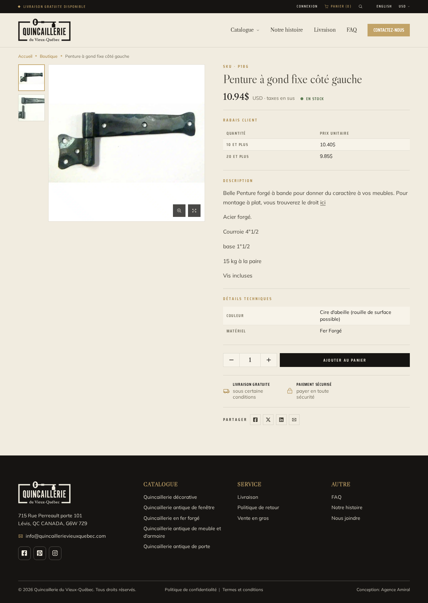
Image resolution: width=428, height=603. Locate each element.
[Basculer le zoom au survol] (179, 210)
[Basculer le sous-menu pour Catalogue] (257, 30)
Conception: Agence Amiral (383, 589)
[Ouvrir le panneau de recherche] (360, 6)
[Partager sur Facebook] (255, 419)
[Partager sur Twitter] (268, 419)
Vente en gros (253, 518)
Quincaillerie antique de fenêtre (179, 507)
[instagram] (55, 553)
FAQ (336, 497)
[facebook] (24, 553)
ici (323, 202)
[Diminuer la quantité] (231, 360)
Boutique (48, 56)
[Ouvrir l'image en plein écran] (194, 210)
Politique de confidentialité (191, 589)
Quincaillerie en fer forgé (172, 518)
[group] (31, 77)
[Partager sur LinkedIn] (281, 419)
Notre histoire (347, 507)
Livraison (247, 497)
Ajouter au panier (344, 360)
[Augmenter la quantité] (268, 360)
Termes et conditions (242, 589)
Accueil (25, 56)
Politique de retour (258, 507)
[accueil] (44, 30)
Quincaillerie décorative (170, 497)
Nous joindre (345, 518)
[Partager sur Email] (294, 419)
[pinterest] (40, 553)
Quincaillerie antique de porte (177, 546)
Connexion (307, 6)
